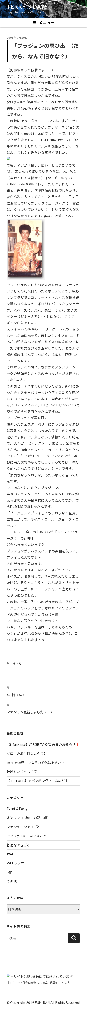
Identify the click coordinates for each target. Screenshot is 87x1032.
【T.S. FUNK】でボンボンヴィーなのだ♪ (37, 781)
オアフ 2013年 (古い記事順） (28, 818)
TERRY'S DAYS (27, 6)
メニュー (47, 22)
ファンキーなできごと (23, 827)
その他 (17, 663)
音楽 (10, 854)
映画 (10, 872)
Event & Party (17, 809)
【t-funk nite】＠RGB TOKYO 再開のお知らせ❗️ (43, 744)
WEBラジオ (15, 863)
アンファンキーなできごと (27, 836)
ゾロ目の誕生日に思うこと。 (28, 754)
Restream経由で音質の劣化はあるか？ (35, 763)
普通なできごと (18, 845)
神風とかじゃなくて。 (23, 772)
